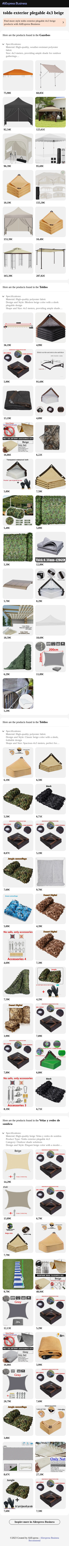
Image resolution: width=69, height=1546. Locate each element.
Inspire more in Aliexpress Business (35, 1521)
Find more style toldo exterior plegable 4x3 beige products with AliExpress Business (30, 22)
